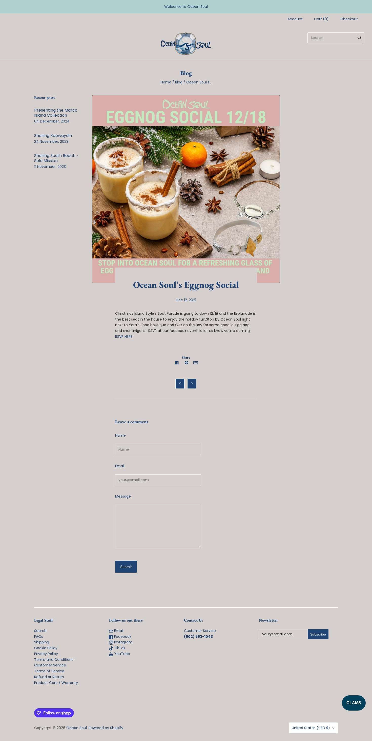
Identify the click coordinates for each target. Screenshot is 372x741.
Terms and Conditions (53, 659)
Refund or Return (49, 676)
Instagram (122, 642)
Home (166, 82)
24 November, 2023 (51, 141)
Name (120, 435)
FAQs (38, 636)
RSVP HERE (123, 336)
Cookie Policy (45, 647)
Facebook (122, 636)
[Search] (359, 37)
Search (40, 630)
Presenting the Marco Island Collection (55, 112)
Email (120, 465)
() (321, 19)
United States (311, 727)
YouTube (121, 653)
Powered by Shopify (106, 727)
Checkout (349, 19)
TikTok (119, 647)
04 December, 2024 (52, 121)
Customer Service (50, 665)
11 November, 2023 (50, 166)
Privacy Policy (46, 653)
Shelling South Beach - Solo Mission (56, 158)
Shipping (41, 642)
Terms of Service (49, 671)
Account (295, 19)
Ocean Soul (76, 727)
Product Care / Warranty (56, 682)
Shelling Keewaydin (53, 135)
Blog (178, 82)
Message (123, 496)
